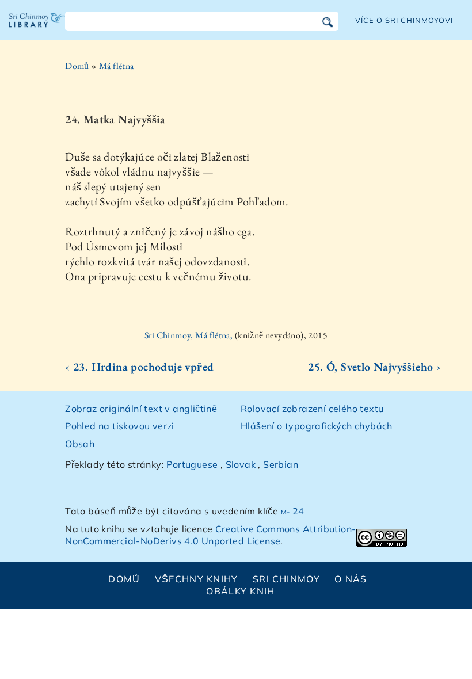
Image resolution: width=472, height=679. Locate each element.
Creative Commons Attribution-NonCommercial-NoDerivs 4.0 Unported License (210, 535)
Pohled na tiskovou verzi (119, 426)
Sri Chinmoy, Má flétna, (189, 335)
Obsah (79, 443)
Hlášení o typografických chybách (317, 426)
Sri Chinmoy (286, 579)
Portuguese (192, 464)
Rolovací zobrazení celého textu (312, 408)
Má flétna (116, 66)
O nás (350, 579)
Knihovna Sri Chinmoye (37, 28)
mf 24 (292, 511)
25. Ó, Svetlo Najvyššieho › (374, 366)
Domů (77, 66)
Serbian (280, 464)
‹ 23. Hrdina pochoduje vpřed (139, 366)
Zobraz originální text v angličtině (141, 408)
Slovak (241, 464)
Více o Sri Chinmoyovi (404, 20)
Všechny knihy (196, 579)
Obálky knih (240, 591)
